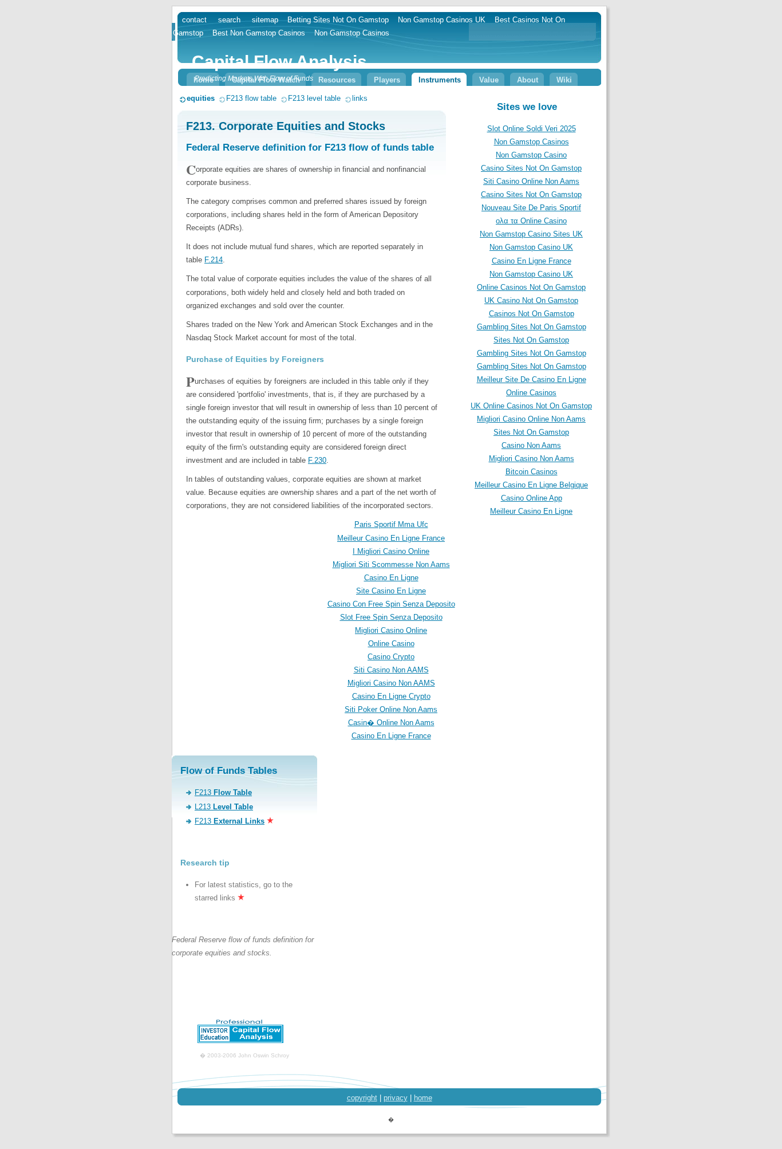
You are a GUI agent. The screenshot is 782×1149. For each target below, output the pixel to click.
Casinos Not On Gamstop (531, 313)
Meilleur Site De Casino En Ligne (531, 379)
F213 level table (314, 98)
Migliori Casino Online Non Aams (531, 419)
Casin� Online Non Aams (391, 722)
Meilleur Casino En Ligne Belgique (531, 485)
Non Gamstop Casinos (531, 141)
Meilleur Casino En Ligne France (391, 538)
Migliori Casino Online (391, 630)
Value (489, 80)
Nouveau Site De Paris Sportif (531, 207)
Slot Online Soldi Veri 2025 (531, 128)
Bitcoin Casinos (531, 471)
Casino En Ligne (391, 577)
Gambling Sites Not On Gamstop (531, 326)
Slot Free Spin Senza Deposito (391, 617)
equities (201, 98)
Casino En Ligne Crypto (391, 696)
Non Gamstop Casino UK (531, 247)
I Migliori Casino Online (391, 551)
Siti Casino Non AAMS (391, 670)
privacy (396, 1097)
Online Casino (391, 643)
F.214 (213, 259)
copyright (362, 1097)
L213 (224, 806)
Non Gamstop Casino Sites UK (531, 234)
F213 (223, 792)
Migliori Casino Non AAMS (391, 683)
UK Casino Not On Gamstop (531, 300)
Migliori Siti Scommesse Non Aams (391, 564)
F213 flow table (251, 98)
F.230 (317, 460)
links (360, 98)
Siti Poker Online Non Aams (391, 709)
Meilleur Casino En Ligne (531, 511)
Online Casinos (531, 392)
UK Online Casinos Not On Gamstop (531, 406)
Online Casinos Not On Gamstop (531, 287)
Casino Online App (531, 498)
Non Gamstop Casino (531, 155)
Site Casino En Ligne (391, 591)
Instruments (439, 80)
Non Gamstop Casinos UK (441, 19)
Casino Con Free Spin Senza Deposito (391, 604)
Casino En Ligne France (531, 261)
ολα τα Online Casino (531, 221)
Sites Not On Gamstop (531, 340)
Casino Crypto (391, 656)
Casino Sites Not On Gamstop (531, 168)
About (527, 80)
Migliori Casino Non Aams (531, 458)
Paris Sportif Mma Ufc (391, 524)
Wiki (564, 80)
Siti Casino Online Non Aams (531, 181)
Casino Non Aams (531, 445)
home (423, 1097)
